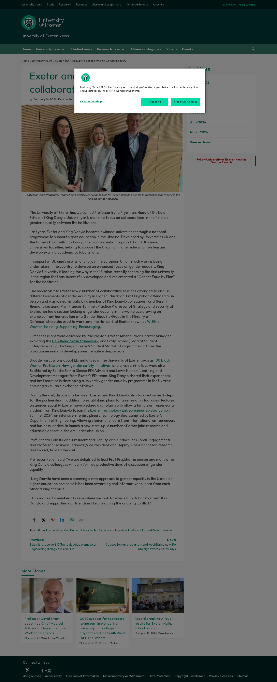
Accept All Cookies (186, 101)
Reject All (155, 101)
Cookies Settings (91, 101)
